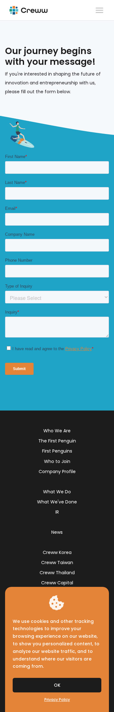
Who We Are (57, 431)
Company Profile (57, 471)
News (57, 532)
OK (57, 685)
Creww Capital (57, 583)
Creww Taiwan (57, 562)
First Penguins (57, 451)
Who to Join (57, 461)
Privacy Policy (57, 699)
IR (57, 512)
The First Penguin (57, 441)
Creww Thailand (57, 572)
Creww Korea (57, 552)
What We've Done (57, 502)
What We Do (57, 492)
